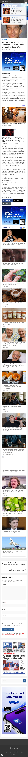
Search (24, 680)
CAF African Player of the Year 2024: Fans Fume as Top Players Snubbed (14, 569)
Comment (5, 584)
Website (4, 615)
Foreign (4, 39)
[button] (2, 755)
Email (4, 609)
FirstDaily (13, 50)
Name (4, 602)
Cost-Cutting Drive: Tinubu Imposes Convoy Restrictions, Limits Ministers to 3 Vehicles (14, 563)
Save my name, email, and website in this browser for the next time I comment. (12, 624)
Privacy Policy (13, 751)
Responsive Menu (25, 1)
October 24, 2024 (6, 50)
